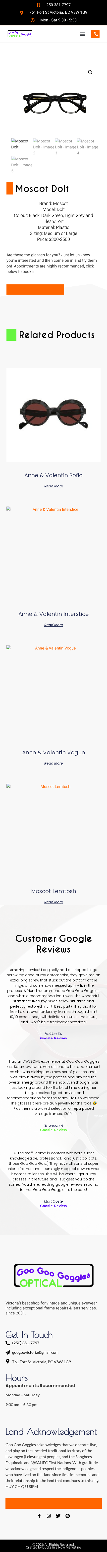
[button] (82, 34)
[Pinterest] (67, 1516)
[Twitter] (58, 1516)
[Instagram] (49, 1516)
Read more (53, 486)
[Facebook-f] (39, 1516)
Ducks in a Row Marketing (61, 1547)
